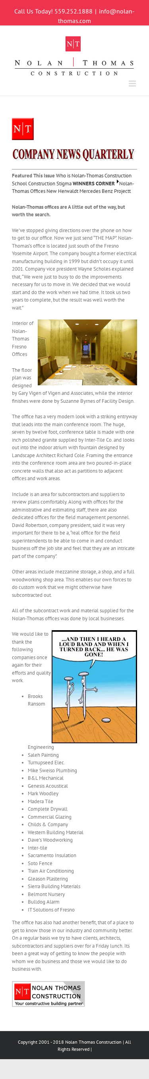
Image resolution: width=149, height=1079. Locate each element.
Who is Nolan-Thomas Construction (94, 175)
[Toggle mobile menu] (133, 83)
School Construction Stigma (42, 183)
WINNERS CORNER (94, 183)
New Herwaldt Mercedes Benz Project (87, 191)
